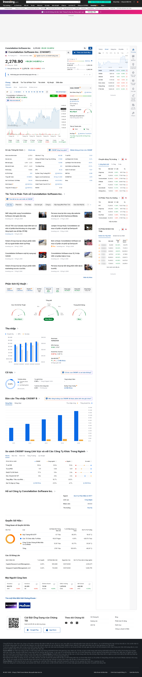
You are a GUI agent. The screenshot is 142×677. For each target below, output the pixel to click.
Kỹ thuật (50, 82)
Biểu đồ (15, 82)
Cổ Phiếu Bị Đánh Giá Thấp (124, 8)
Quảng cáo (93, 621)
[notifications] (134, 2)
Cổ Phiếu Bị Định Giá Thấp (106, 230)
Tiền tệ (100, 49)
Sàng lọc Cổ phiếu (20, 8)
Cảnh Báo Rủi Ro (134, 672)
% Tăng (113, 164)
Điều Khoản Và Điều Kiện (101, 672)
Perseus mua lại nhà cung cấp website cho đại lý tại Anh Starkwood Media (65, 214)
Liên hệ (92, 625)
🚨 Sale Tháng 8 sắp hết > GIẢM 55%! (99, 2)
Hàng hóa (113, 49)
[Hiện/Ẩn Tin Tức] (47, 92)
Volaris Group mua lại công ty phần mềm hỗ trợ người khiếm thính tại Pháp (20, 242)
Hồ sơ (15, 87)
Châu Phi (112, 8)
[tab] (9, 290)
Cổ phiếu (121, 49)
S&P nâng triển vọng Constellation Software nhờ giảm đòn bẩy (18, 214)
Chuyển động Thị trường (108, 159)
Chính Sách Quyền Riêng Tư (118, 672)
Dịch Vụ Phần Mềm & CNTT (83, 496)
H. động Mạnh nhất (104, 164)
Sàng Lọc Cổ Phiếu (83, 5)
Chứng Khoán (8, 8)
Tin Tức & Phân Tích (28, 82)
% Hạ (119, 164)
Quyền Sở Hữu (13, 520)
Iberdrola (27, 583)
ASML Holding (64, 583)
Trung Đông (90, 8)
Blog (116, 617)
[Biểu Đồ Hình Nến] (7, 92)
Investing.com (9, 234)
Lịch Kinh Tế (71, 5)
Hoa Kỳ (89, 508)
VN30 (100, 70)
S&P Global (80, 583)
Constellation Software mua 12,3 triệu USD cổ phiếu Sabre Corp (65, 254)
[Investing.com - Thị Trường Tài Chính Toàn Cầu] (10, 2)
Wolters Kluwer (46, 583)
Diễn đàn (59, 82)
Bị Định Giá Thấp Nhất (105, 236)
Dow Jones (102, 83)
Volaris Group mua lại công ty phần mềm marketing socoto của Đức (20, 267)
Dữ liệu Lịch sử (33, 87)
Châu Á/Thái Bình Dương (102, 8)
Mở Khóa (87, 61)
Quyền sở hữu (23, 87)
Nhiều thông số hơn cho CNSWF (81, 150)
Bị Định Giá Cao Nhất (119, 236)
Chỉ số (106, 49)
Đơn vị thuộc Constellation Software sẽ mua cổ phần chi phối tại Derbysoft (66, 242)
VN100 (100, 73)
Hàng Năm (8, 403)
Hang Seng (102, 86)
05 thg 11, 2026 (58, 177)
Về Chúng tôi (94, 617)
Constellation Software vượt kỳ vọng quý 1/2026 (20, 254)
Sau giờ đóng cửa (68, 8)
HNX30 (101, 76)
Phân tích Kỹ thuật (15, 283)
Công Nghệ (88, 500)
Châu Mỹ (77, 8)
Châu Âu (83, 8)
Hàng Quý (18, 403)
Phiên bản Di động (121, 621)
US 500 (101, 80)
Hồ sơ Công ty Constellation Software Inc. (29, 491)
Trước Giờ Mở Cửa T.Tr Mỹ (55, 8)
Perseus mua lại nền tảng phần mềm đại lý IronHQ (66, 267)
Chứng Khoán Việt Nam (33, 8)
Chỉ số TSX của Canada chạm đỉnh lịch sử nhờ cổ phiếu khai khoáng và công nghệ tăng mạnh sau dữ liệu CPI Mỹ (21, 228)
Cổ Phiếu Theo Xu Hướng (108, 198)
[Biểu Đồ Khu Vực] (11, 92)
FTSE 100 (101, 89)
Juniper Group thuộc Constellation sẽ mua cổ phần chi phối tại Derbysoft (65, 227)
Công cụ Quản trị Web (122, 629)
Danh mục (118, 625)
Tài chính (41, 82)
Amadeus (9, 583)
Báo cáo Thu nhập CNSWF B (21, 398)
